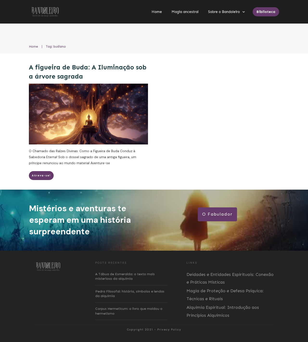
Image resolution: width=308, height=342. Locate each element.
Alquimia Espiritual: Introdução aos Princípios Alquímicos (222, 311)
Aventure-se (100, 163)
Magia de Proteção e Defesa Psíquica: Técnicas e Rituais (225, 294)
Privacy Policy (169, 329)
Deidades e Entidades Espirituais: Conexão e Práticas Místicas (230, 278)
